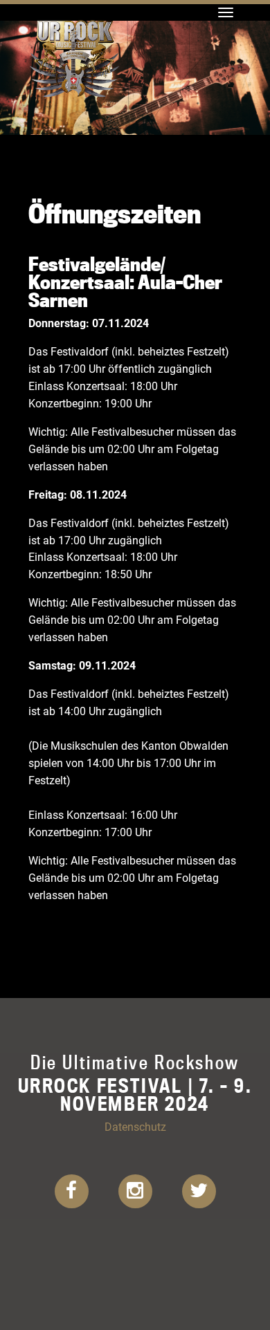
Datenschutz (135, 1126)
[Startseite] (74, 17)
